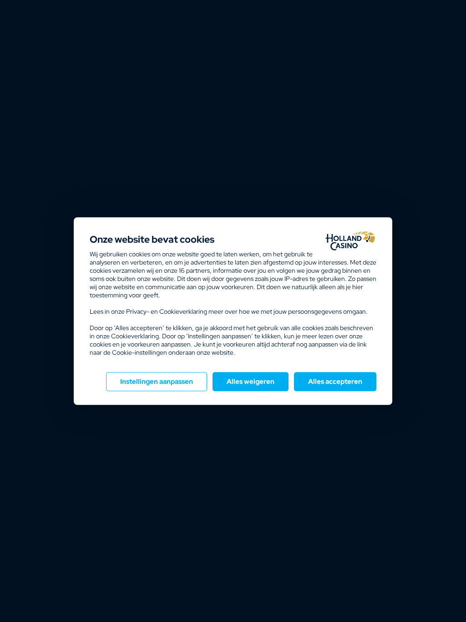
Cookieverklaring (183, 311)
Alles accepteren (335, 381)
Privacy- (137, 311)
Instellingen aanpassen (156, 381)
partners (194, 270)
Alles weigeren (250, 381)
